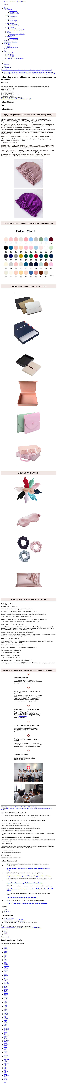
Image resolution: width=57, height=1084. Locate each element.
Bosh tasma (9, 36)
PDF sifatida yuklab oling (26, 98)
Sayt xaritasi (12, 927)
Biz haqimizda (7, 43)
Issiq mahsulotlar (4, 927)
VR (4, 50)
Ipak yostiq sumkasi (14, 24)
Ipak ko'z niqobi (13, 11)
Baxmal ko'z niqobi (14, 13)
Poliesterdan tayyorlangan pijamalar (15, 58)
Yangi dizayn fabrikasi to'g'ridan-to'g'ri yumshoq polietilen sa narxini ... (29, 876)
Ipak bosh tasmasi (14, 38)
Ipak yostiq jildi (10, 52)
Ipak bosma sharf (14, 20)
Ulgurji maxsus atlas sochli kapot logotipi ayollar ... (22, 897)
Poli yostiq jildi (10, 57)
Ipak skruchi (12, 35)
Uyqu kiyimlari (10, 27)
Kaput (8, 15)
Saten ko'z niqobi (14, 12)
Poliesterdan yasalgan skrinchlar (17, 34)
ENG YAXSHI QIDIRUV (34, 927)
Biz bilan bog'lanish (8, 48)
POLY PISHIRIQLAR (15, 28)
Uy (4, 7)
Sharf (8, 19)
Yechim (5, 51)
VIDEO (8, 44)
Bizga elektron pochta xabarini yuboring (10, 98)
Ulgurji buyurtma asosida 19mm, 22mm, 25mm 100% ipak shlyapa (20, 806)
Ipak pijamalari (10, 54)
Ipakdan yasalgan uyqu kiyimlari (17, 30)
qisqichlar (9, 32)
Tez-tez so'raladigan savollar (10, 42)
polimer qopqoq (13, 16)
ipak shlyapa (12, 17)
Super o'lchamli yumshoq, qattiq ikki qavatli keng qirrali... (25, 883)
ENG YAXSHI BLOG (21, 927)
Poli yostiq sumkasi (14, 25)
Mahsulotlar (6, 8)
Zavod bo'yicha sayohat (12, 47)
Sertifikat (9, 46)
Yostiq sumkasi (10, 23)
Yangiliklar (6, 40)
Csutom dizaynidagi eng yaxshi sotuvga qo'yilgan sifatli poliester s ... (27, 903)
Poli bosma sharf (13, 21)
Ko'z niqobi (9, 9)
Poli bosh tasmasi (14, 39)
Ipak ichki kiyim (10, 55)
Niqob (8, 31)
